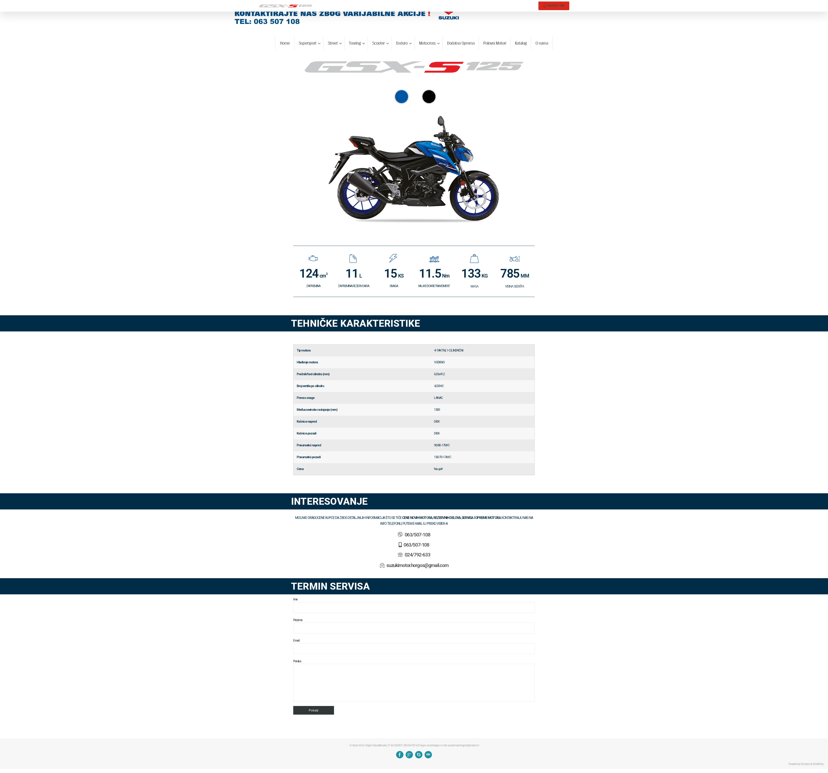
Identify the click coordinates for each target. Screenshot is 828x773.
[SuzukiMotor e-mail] (428, 754)
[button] (429, 96)
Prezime (297, 620)
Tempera (805, 764)
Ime (295, 599)
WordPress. (818, 764)
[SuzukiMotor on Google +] (409, 754)
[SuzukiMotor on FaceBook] (399, 754)
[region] (414, 158)
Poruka (297, 661)
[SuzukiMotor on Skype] (418, 754)
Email (296, 640)
